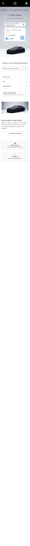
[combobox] (15, 24)
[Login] (26, 3)
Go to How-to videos (15, 133)
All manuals (5, 10)
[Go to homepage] (15, 3)
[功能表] (3, 3)
